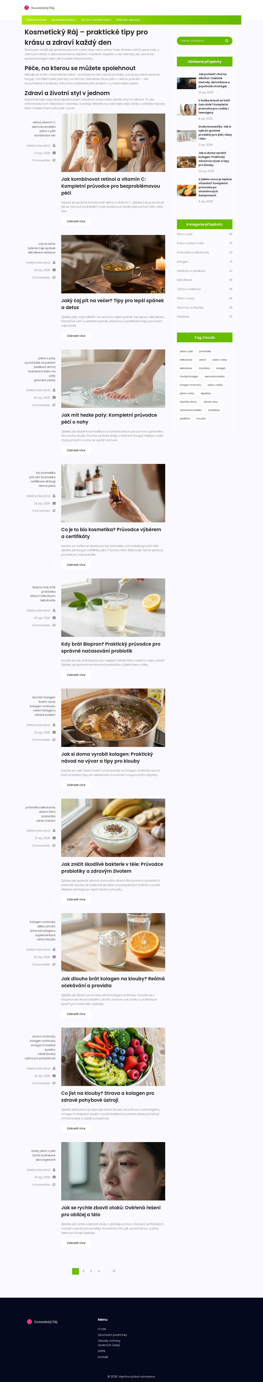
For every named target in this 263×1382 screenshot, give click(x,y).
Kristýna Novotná (38, 146)
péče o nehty (215, 385)
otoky (35, 1151)
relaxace (49, 252)
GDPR (101, 1351)
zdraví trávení (45, 821)
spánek (50, 248)
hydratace (48, 1155)
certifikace (38, 481)
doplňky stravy (188, 401)
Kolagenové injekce (64, 20)
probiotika (48, 592)
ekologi (50, 481)
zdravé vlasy (211, 401)
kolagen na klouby (42, 706)
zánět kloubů (46, 1054)
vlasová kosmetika (191, 410)
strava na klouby (43, 1036)
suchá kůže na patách (40, 363)
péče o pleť (47, 131)
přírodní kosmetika (42, 477)
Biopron (38, 587)
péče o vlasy (220, 359)
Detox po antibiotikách (96, 20)
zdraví (202, 359)
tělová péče (47, 486)
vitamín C (48, 122)
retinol (37, 122)
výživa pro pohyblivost (40, 1058)
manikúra (204, 368)
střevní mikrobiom (42, 596)
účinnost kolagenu (42, 931)
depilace (206, 393)
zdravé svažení (45, 715)
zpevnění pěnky (44, 380)
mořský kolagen (189, 376)
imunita (201, 418)
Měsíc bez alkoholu (128, 20)
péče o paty (47, 358)
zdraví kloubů (46, 939)
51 (114, 1271)
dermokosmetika (43, 127)
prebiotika (48, 816)
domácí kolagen (43, 697)
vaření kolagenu (44, 710)
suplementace (45, 935)
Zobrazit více (76, 221)
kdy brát (49, 587)
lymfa (36, 1155)
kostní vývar (47, 702)
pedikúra (185, 418)
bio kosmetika (45, 473)
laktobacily (47, 600)
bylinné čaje (36, 248)
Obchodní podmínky (112, 1335)
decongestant (45, 1160)
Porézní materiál (36, 20)
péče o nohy (187, 393)
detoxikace (35, 252)
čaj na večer (46, 244)
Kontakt (103, 1357)
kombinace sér (45, 135)
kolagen (221, 368)
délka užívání (46, 926)
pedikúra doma (44, 367)
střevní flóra (47, 812)
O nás (102, 1329)
